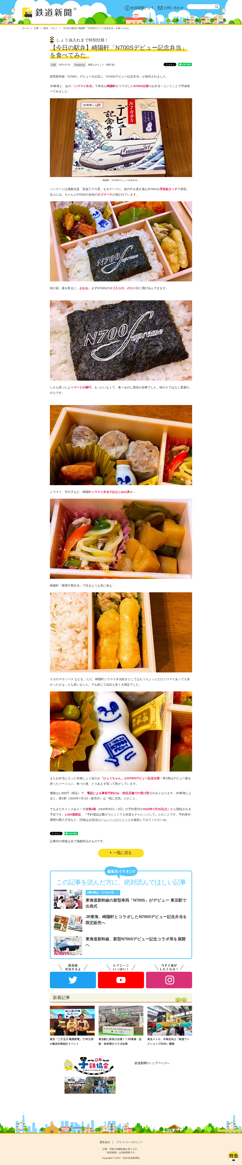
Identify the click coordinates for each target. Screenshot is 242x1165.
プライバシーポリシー (129, 1142)
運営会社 (105, 1142)
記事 (36, 28)
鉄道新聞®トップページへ (152, 1063)
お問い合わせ (174, 8)
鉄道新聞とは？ (142, 8)
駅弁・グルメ (50, 28)
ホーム (25, 28)
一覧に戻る (122, 852)
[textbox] (203, 6)
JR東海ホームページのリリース (109, 819)
